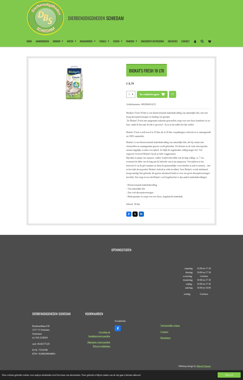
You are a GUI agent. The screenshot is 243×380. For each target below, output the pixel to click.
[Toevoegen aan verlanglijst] (172, 94)
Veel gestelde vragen (170, 325)
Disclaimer (165, 338)
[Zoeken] (202, 41)
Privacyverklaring (101, 346)
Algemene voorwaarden (98, 342)
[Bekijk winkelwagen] (209, 41)
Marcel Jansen (204, 366)
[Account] (195, 41)
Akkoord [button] (229, 375)
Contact (164, 331)
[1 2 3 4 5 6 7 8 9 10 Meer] (130, 94)
